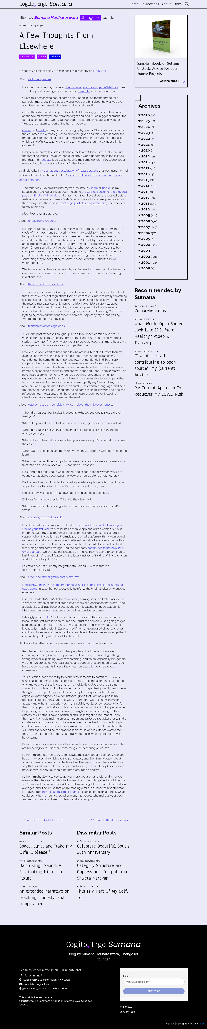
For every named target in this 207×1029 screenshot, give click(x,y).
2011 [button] (148, 203)
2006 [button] (148, 233)
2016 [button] (147, 174)
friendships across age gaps (46, 326)
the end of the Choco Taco (45, 284)
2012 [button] (147, 197)
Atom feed (128, 1011)
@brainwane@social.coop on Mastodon (44, 988)
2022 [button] (147, 138)
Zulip (47, 617)
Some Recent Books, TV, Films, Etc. (43, 820)
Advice (42, 56)
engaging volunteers (41, 220)
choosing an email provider (45, 517)
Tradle (41, 130)
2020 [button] (147, 150)
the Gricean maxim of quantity (60, 791)
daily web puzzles (39, 79)
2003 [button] (148, 250)
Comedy (55, 56)
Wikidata (84, 91)
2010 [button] (148, 209)
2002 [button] (148, 256)
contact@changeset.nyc (36, 984)
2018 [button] (147, 162)
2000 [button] (147, 268)
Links (177, 4)
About (166, 4)
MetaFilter (27, 56)
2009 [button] (148, 215)
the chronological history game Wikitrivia (91, 87)
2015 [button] (147, 179)
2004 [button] (148, 244)
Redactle (45, 159)
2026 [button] (147, 115)
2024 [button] (147, 127)
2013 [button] (147, 191)
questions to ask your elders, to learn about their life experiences (70, 404)
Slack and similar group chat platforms (53, 576)
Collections (150, 4)
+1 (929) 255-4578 (32, 975)
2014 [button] (148, 185)
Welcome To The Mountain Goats (109, 820)
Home (133, 4)
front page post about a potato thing (83, 203)
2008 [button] (148, 221)
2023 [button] (147, 132)
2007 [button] (148, 227)
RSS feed (127, 1007)
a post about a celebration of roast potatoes (69, 170)
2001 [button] (148, 262)
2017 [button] (147, 168)
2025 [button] (147, 121)
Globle (26, 130)
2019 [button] (147, 156)
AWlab (201, 1023)
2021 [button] (147, 144)
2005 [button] (148, 238)
